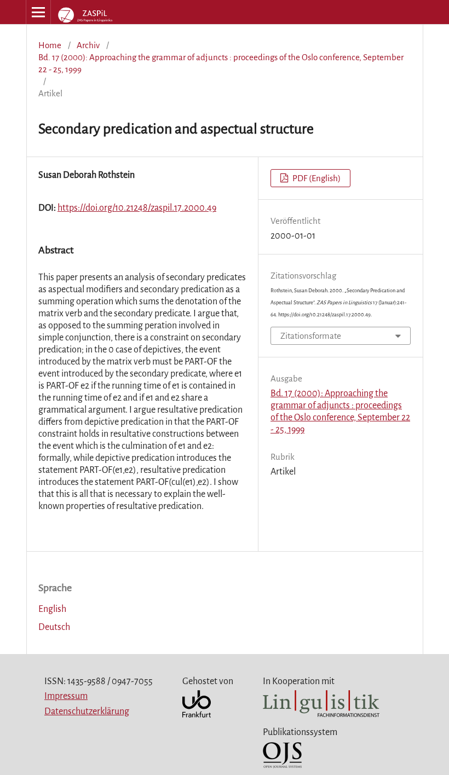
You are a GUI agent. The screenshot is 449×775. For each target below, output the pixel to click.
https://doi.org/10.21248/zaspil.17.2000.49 (136, 208)
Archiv (88, 45)
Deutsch (54, 627)
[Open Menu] (38, 12)
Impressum (66, 696)
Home (49, 45)
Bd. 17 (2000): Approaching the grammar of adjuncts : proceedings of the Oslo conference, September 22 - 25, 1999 (221, 63)
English (52, 609)
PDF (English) (316, 178)
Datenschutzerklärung (86, 711)
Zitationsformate (310, 335)
